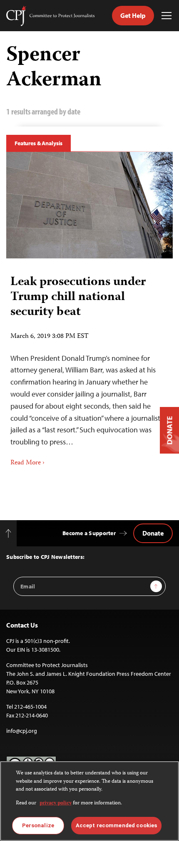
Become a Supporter (89, 533)
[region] (89, 801)
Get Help (133, 15)
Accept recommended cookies (116, 825)
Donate (153, 533)
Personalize (38, 825)
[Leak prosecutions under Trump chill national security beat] (89, 205)
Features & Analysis (38, 143)
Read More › (27, 463)
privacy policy (56, 803)
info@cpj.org (21, 730)
